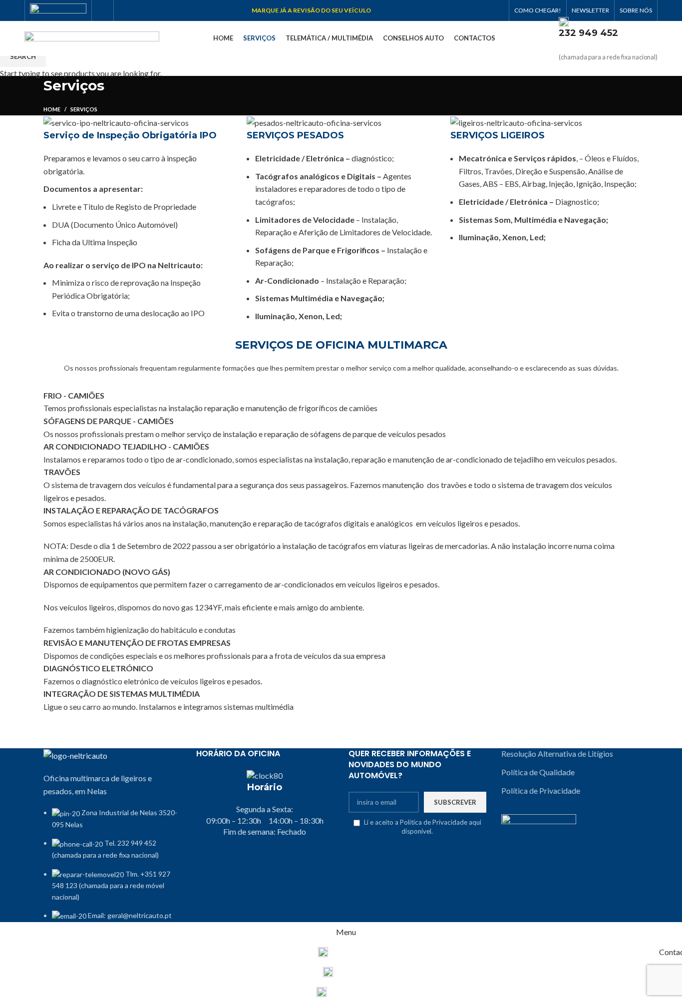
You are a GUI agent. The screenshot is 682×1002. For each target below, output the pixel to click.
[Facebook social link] (102, 10)
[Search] (549, 38)
